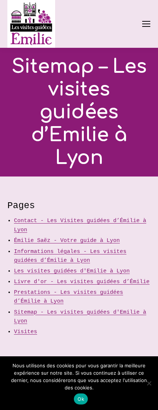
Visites (25, 332)
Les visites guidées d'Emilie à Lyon (72, 271)
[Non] (148, 383)
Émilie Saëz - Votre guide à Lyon (67, 241)
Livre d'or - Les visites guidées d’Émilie (82, 282)
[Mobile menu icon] (146, 23)
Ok (81, 399)
